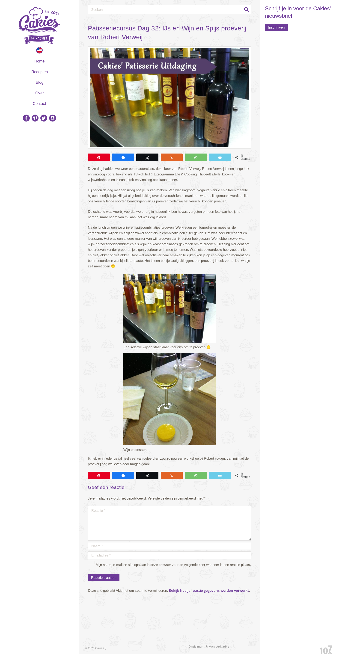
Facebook (26, 118)
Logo (39, 25)
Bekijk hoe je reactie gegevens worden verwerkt (209, 590)
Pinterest (35, 118)
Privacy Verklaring (217, 646)
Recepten (39, 72)
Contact (39, 103)
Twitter (44, 118)
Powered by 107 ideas (324, 649)
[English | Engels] (39, 50)
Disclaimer (195, 646)
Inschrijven (276, 27)
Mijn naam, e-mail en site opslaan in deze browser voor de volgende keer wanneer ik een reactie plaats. (173, 565)
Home (39, 61)
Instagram (52, 118)
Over (39, 93)
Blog (39, 82)
